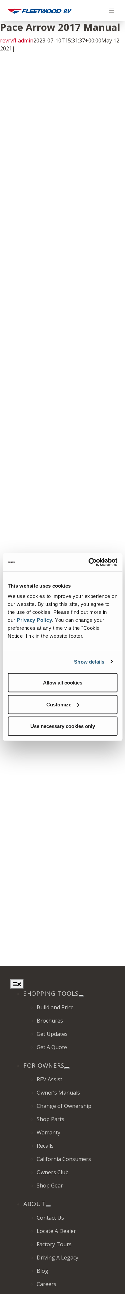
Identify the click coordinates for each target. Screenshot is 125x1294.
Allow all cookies (62, 682)
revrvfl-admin (16, 40)
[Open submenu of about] (48, 1206)
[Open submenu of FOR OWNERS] (67, 1068)
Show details (89, 661)
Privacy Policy (34, 620)
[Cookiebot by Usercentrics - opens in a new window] (89, 562)
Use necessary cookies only (62, 726)
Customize (58, 704)
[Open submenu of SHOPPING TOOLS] (81, 996)
